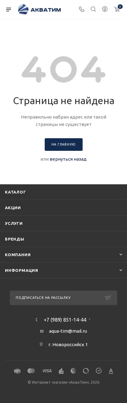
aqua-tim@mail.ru (68, 331)
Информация (21, 270)
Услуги (14, 223)
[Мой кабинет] (105, 9)
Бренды (14, 239)
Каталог (15, 192)
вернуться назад (68, 159)
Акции (13, 207)
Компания (18, 254)
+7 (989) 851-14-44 (65, 319)
